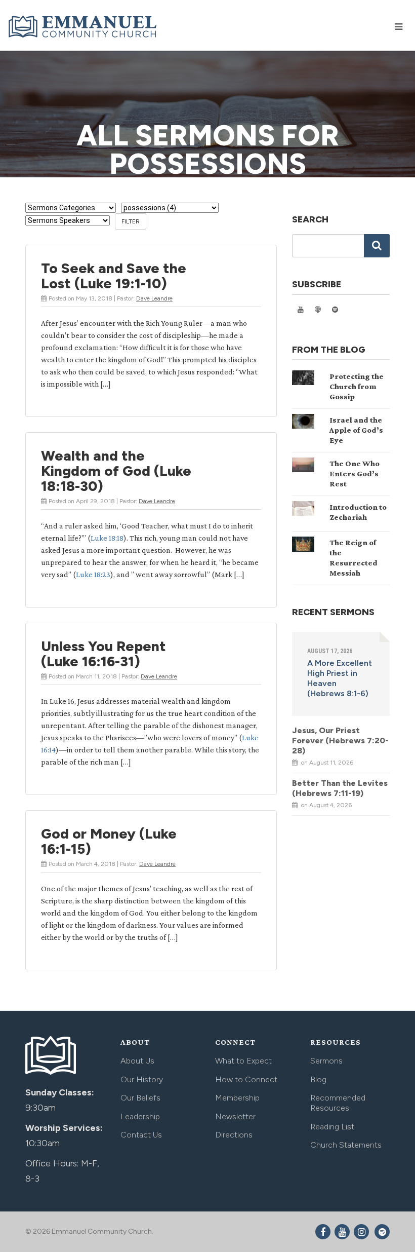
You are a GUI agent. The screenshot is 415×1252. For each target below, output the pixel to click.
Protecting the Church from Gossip (356, 386)
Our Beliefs (140, 1098)
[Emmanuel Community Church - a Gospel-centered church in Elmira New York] (83, 26)
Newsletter (235, 1116)
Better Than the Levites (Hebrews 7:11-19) (340, 788)
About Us (137, 1061)
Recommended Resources (337, 1103)
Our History (141, 1079)
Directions (234, 1135)
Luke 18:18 (107, 538)
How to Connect (246, 1079)
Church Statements (346, 1145)
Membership (237, 1098)
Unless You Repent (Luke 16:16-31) (103, 653)
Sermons (326, 1061)
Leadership (140, 1116)
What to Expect (243, 1061)
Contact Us (141, 1135)
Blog (318, 1079)
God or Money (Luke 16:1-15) (109, 841)
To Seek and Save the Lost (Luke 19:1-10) (113, 275)
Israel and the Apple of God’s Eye (356, 429)
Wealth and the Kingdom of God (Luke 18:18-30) (116, 471)
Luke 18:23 (93, 574)
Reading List (332, 1126)
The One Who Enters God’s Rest (354, 473)
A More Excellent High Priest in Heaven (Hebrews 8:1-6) (339, 678)
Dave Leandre (154, 298)
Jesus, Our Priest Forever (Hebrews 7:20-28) (340, 740)
